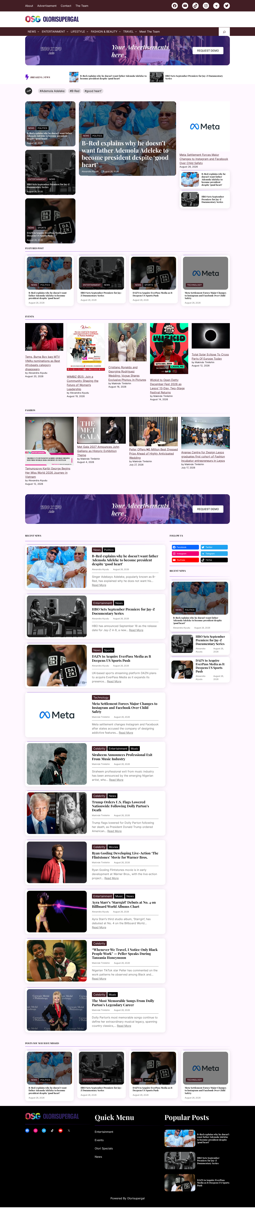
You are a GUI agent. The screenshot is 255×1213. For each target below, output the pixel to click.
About (29, 5)
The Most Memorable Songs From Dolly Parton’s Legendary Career (123, 1003)
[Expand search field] (224, 31)
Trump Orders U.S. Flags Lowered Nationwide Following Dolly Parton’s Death (120, 806)
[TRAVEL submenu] (136, 31)
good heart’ (94, 91)
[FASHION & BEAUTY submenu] (120, 31)
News (31, 128)
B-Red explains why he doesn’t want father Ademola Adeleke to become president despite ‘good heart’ (49, 136)
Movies (113, 847)
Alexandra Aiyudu (90, 171)
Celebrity (99, 748)
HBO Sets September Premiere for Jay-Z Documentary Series (114, 77)
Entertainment (37, 179)
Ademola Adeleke (53, 91)
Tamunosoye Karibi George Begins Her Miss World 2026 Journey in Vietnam (47, 472)
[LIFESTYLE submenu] (87, 31)
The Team (81, 5)
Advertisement (47, 5)
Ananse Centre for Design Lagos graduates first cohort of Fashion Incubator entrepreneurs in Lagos (203, 456)
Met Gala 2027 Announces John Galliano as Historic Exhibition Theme (98, 451)
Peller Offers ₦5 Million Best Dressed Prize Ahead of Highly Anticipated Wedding (153, 453)
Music (134, 748)
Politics (42, 128)
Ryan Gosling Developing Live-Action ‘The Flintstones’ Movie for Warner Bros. (125, 855)
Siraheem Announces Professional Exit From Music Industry (122, 757)
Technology (194, 285)
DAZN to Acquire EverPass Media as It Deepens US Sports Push (195, 77)
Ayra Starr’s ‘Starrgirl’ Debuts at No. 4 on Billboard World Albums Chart (124, 904)
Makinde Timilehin (101, 717)
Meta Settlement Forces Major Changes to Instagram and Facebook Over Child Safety (204, 159)
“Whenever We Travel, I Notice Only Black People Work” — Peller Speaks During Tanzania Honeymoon (125, 954)
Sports (42, 227)
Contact (66, 5)
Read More (99, 585)
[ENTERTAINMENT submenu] (67, 31)
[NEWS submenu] (38, 31)
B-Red (75, 91)
